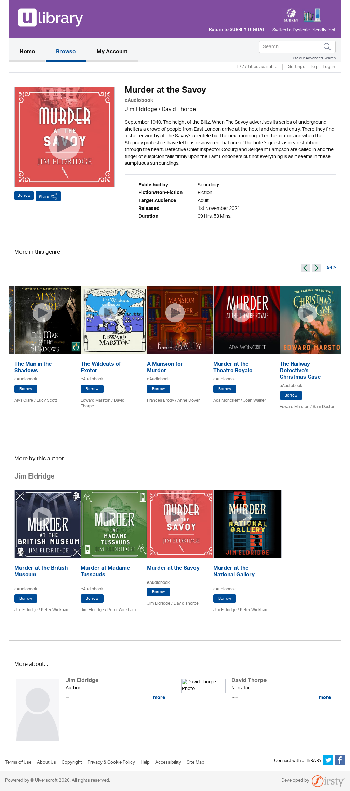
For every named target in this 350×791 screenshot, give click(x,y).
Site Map (195, 762)
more (158, 698)
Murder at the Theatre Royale (232, 368)
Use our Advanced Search (314, 58)
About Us (46, 762)
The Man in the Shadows (33, 368)
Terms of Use (18, 762)
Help (314, 67)
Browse (66, 52)
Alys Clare (23, 400)
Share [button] (44, 196)
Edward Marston (95, 400)
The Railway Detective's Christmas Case (300, 371)
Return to (237, 30)
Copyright (72, 762)
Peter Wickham (55, 610)
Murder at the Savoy (173, 569)
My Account (112, 52)
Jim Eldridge (141, 110)
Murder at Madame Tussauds (105, 572)
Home (32, 52)
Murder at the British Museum (41, 572)
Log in (329, 67)
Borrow (24, 195)
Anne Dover (188, 400)
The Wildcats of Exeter (101, 368)
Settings (296, 67)
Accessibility (168, 762)
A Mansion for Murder (165, 368)
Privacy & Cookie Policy (111, 762)
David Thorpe (179, 110)
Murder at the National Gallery (234, 572)
